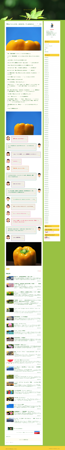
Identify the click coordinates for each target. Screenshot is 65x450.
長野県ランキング (47, 238)
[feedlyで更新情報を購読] (51, 37)
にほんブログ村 (51, 231)
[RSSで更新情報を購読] (52, 37)
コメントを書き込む (23, 439)
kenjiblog (52, 29)
